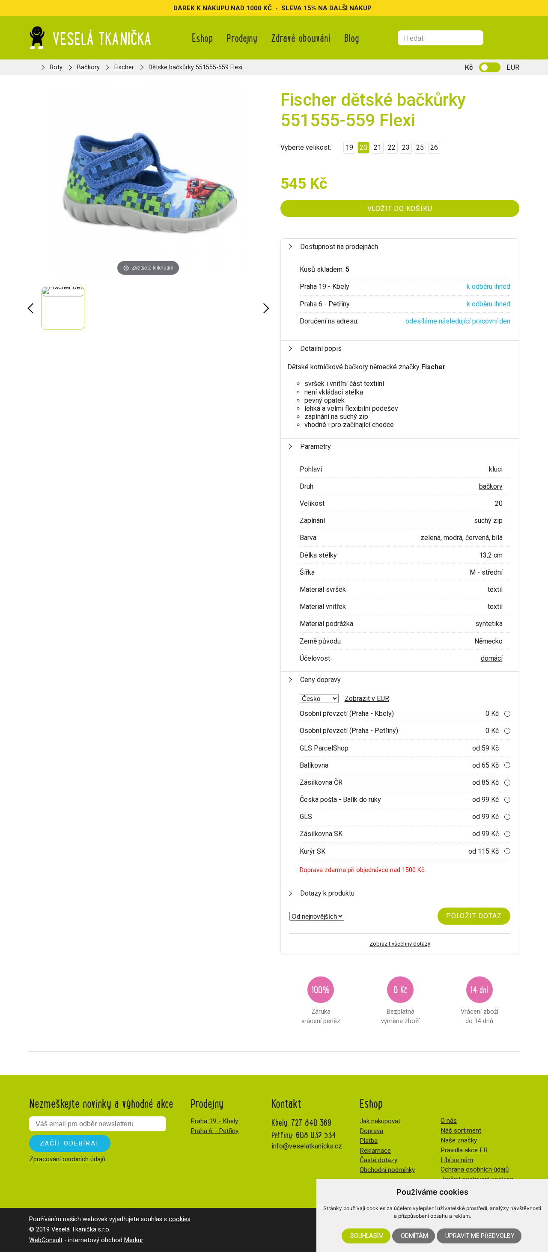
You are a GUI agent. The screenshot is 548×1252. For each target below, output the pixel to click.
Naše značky (459, 1140)
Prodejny (241, 37)
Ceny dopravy (320, 680)
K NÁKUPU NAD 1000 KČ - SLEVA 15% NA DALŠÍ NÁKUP (285, 8)
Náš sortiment (461, 1130)
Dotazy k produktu (327, 893)
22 (392, 147)
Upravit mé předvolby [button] (480, 1235)
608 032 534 (316, 1134)
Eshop (202, 37)
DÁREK (185, 8)
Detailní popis (321, 348)
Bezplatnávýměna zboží (400, 1003)
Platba (369, 1141)
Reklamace (375, 1150)
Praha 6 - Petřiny (214, 1131)
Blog (351, 37)
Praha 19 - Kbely (214, 1121)
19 (349, 147)
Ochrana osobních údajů (475, 1169)
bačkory (491, 486)
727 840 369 (311, 1122)
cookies (180, 1219)
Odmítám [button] (414, 1235)
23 (406, 147)
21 (377, 147)
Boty (56, 67)
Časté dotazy (378, 1160)
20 (363, 147)
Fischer (124, 67)
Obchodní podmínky (387, 1170)
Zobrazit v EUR (367, 698)
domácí (492, 658)
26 (434, 147)
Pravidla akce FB (464, 1150)
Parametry (315, 446)
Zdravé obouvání (301, 37)
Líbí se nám (457, 1160)
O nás (449, 1120)
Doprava (371, 1131)
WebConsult (46, 1240)
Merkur (133, 1240)
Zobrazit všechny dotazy (399, 943)
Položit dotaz (473, 916)
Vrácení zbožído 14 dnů (479, 1003)
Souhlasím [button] (367, 1235)
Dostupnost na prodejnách (339, 247)
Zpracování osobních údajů (67, 1159)
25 (420, 147)
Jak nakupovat (380, 1121)
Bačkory (88, 67)
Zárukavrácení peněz (320, 1003)
